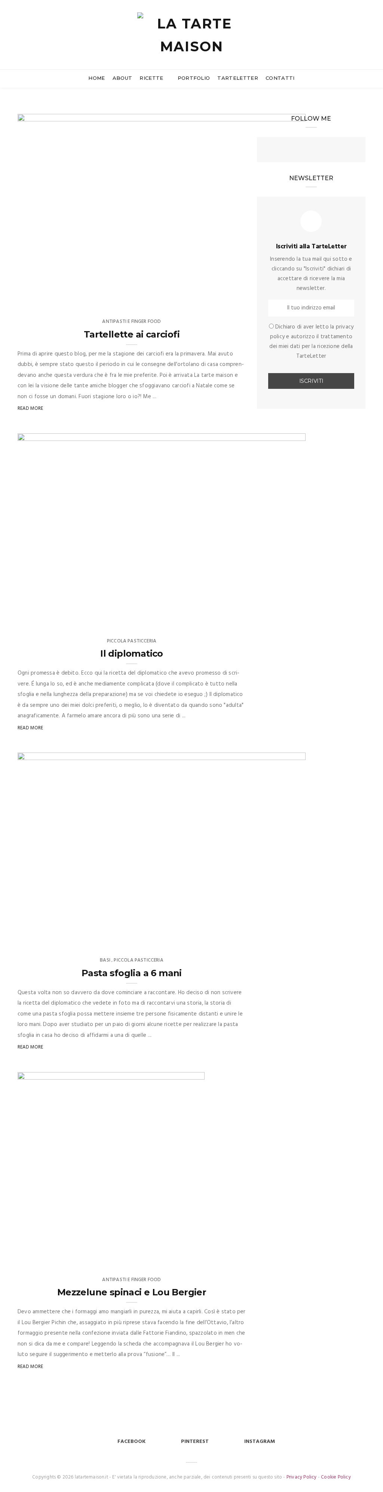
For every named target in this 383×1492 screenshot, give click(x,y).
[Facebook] (296, 150)
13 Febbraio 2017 (278, 617)
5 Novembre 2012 (176, 1256)
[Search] (362, 25)
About (122, 78)
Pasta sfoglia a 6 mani (132, 973)
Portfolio (194, 78)
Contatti (280, 78)
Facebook (131, 1441)
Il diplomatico (131, 653)
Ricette (152, 78)
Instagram (259, 1441)
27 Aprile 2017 (280, 298)
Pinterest (195, 1441)
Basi (105, 960)
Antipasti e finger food (131, 322)
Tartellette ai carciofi (132, 334)
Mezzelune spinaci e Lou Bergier (131, 1292)
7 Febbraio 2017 (279, 936)
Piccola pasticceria (131, 641)
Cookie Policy (336, 1477)
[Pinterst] (326, 150)
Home (96, 78)
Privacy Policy (302, 1477)
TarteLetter (237, 78)
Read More (30, 408)
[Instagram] (311, 150)
